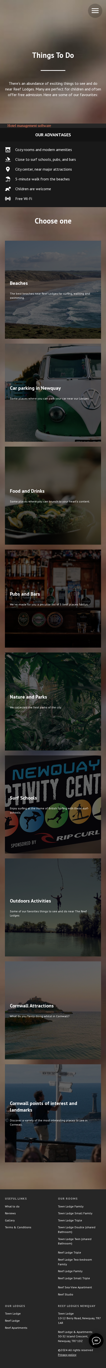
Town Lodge (13, 1313)
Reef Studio (65, 1294)
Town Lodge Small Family (75, 1213)
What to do (12, 1206)
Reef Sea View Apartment (75, 1287)
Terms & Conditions (18, 1227)
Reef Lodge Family (70, 1271)
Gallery (10, 1220)
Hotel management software (29, 126)
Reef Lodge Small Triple (74, 1278)
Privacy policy (67, 1354)
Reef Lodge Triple (69, 1252)
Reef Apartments (16, 1328)
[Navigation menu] (95, 10)
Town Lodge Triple (70, 1220)
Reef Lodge (12, 1320)
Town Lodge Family (71, 1206)
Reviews (10, 1213)
